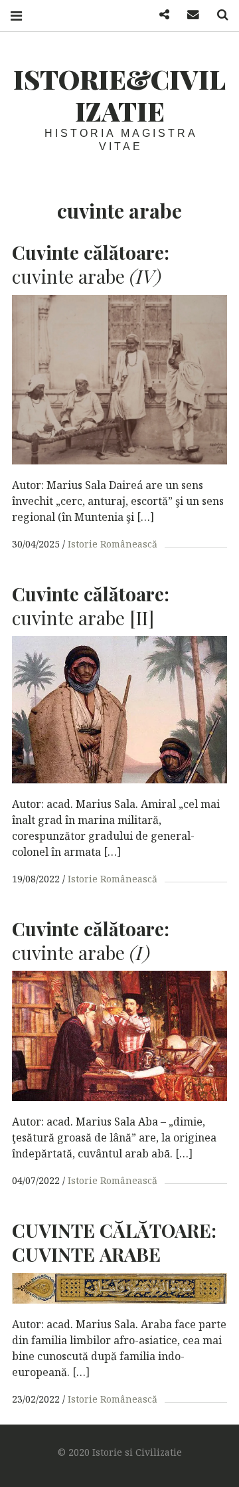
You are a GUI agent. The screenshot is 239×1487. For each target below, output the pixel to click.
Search (217, 15)
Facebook (159, 15)
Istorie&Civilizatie (119, 94)
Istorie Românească (112, 544)
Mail (188, 15)
